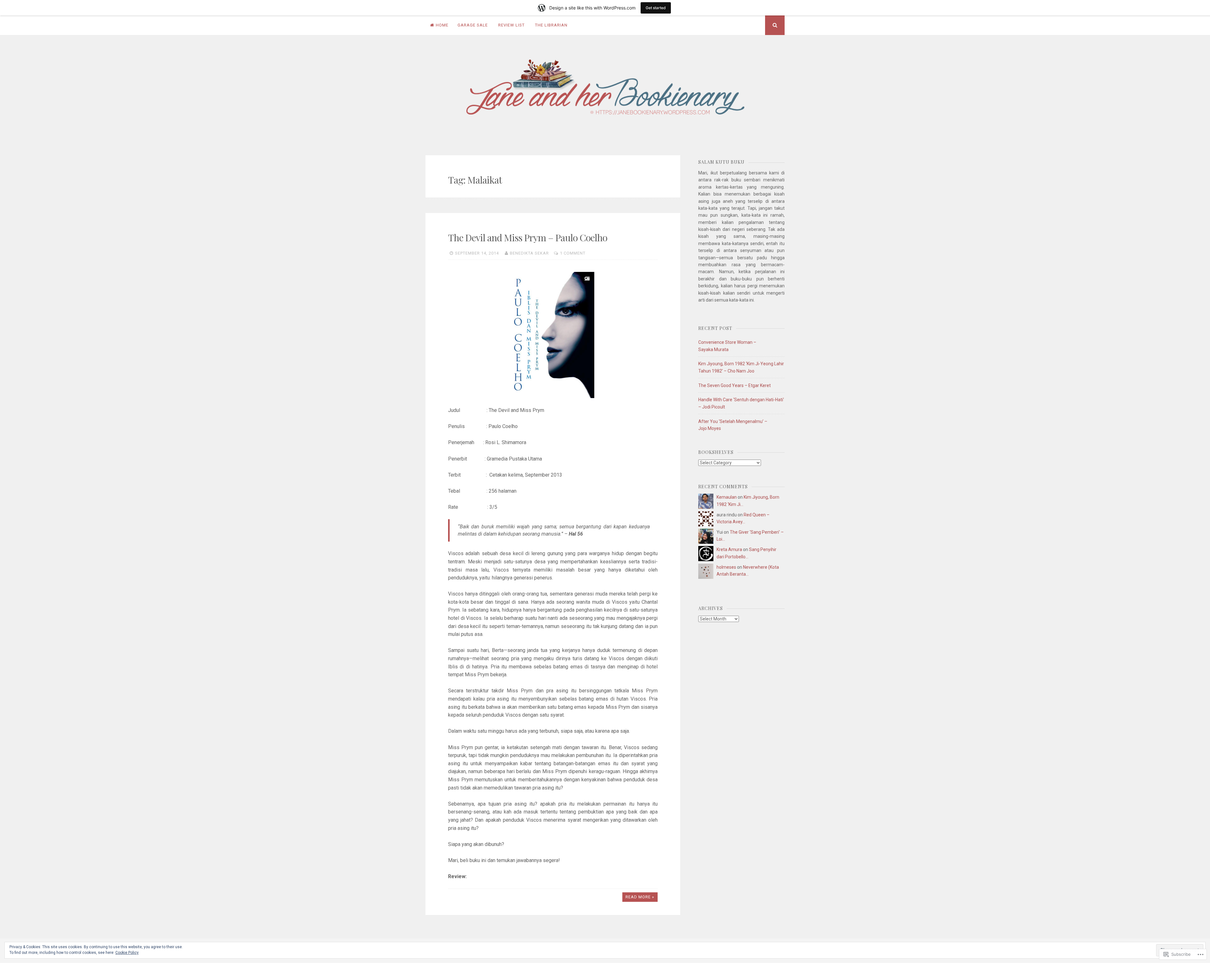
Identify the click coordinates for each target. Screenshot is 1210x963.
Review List (511, 25)
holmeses (726, 567)
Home (442, 25)
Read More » (639, 897)
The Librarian (551, 25)
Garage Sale (473, 25)
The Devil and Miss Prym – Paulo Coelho (527, 237)
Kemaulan (727, 497)
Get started (656, 7)
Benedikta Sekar (529, 253)
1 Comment (572, 253)
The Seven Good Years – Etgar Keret (734, 385)
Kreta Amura (729, 549)
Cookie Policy (127, 952)
